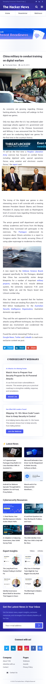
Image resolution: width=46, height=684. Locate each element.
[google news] (40, 648)
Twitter (18, 337)
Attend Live (12, 397)
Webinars (38, 13)
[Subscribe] (38, 625)
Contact (5, 667)
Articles (40, 551)
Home (7, 13)
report (15, 164)
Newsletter (22, 13)
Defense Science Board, (32, 271)
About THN (7, 661)
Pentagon (23, 232)
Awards (25, 664)
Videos (32, 551)
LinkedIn (28, 337)
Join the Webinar (14, 431)
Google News (8, 337)
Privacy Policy (28, 667)
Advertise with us (9, 664)
